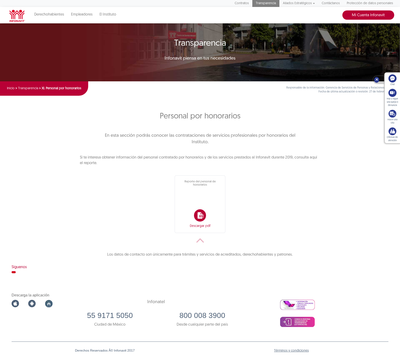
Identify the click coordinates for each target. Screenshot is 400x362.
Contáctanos (331, 3)
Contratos (242, 3)
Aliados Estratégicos (297, 3)
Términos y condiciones (291, 350)
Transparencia (266, 3)
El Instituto (108, 14)
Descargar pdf (200, 226)
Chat (392, 84)
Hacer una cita (392, 121)
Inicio (11, 88)
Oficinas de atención (392, 139)
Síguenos (19, 267)
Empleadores (82, 14)
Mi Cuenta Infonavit (368, 15)
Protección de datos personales (370, 3)
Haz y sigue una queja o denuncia (392, 102)
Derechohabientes (49, 14)
